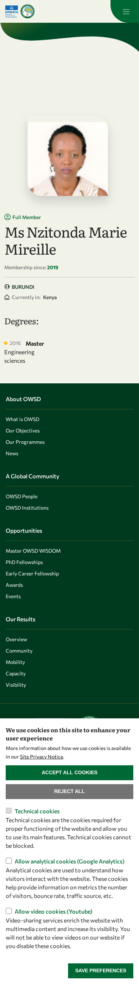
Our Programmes (25, 442)
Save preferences (100, 970)
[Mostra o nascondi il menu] (124, 11)
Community (19, 651)
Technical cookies (37, 811)
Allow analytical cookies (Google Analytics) (69, 861)
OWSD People (21, 496)
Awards (14, 585)
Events (13, 596)
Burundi (23, 287)
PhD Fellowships (24, 562)
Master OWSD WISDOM (33, 551)
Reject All (69, 791)
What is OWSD (22, 419)
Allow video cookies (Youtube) (53, 911)
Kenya (50, 297)
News (12, 453)
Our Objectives (23, 430)
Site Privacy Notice (41, 757)
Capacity (16, 673)
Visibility (16, 685)
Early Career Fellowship (32, 573)
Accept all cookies (69, 772)
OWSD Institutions (27, 508)
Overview (16, 639)
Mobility (15, 662)
